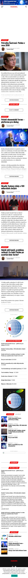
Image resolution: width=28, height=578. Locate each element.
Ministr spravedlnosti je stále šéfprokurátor (12, 363)
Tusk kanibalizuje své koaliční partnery (11, 368)
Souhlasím (14, 575)
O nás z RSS (14, 468)
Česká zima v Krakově (6, 376)
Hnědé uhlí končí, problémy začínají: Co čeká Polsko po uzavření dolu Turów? (12, 513)
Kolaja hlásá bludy (6, 380)
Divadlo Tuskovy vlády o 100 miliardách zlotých (13, 349)
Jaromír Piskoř (10, 49)
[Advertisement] (14, 25)
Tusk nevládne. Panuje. (7, 372)
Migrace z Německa (6, 384)
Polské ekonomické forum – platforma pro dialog (12, 471)
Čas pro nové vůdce (6, 359)
